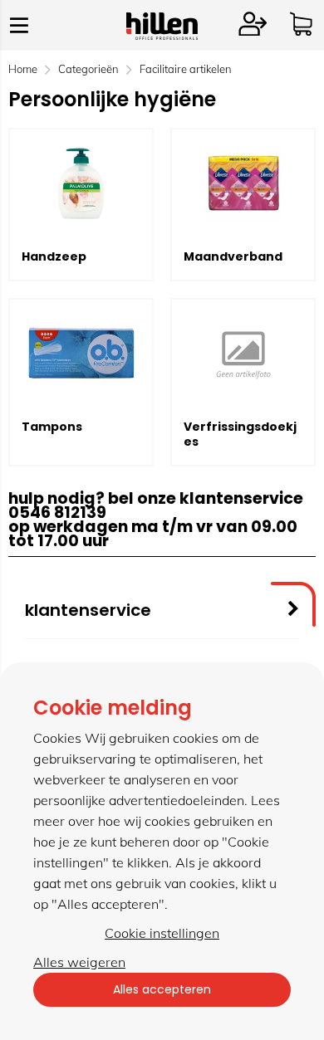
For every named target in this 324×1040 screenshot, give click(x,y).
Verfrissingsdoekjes (240, 434)
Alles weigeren (79, 962)
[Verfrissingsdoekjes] (243, 354)
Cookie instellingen (162, 933)
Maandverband (233, 256)
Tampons (52, 426)
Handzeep (54, 256)
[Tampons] (81, 354)
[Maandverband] (243, 183)
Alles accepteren (162, 989)
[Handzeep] (81, 183)
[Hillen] (162, 35)
